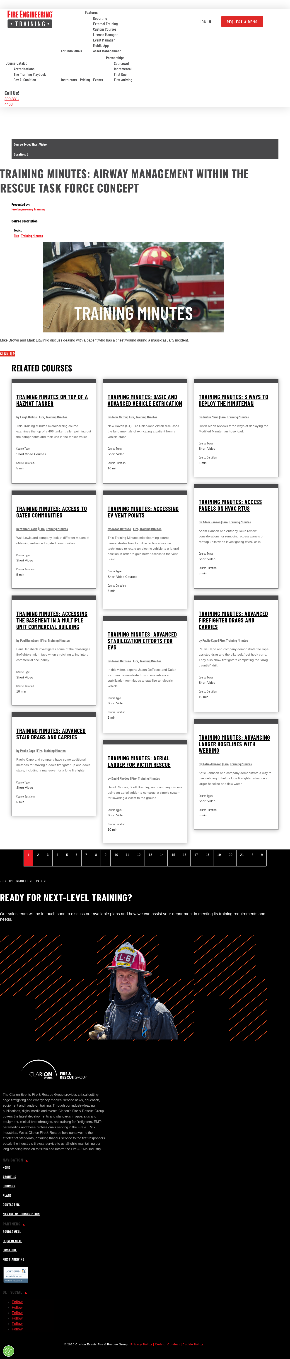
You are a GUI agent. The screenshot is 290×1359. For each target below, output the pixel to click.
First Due (120, 74)
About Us (9, 1177)
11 (127, 854)
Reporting (100, 18)
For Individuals (71, 50)
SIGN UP (7, 353)
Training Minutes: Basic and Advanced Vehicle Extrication (145, 400)
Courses (9, 1186)
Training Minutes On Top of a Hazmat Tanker (52, 400)
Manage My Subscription (21, 1214)
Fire (16, 235)
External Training (105, 24)
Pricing (85, 79)
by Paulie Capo (208, 640)
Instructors (69, 79)
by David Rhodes (118, 778)
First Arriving (123, 80)
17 (196, 854)
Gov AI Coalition (25, 80)
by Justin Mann (208, 417)
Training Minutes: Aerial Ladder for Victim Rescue (139, 761)
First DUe (10, 1250)
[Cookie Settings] (8, 1351)
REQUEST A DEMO (242, 21)
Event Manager (104, 40)
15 (173, 854)
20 (230, 854)
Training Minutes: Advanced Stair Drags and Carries (51, 734)
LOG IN (205, 21)
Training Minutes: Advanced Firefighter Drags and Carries (233, 620)
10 (116, 854)
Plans (7, 1195)
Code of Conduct (167, 1344)
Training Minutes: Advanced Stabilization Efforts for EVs (142, 641)
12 (139, 854)
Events (98, 79)
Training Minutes (32, 235)
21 (242, 854)
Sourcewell (121, 63)
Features (91, 12)
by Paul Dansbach (27, 640)
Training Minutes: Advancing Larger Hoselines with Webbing (234, 744)
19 (219, 854)
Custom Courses (104, 29)
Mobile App (101, 45)
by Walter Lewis (26, 529)
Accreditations (24, 69)
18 (208, 854)
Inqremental (122, 69)
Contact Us (11, 1205)
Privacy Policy (141, 1344)
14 (162, 854)
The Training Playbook (30, 74)
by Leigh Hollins (26, 417)
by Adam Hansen (209, 522)
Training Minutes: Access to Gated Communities (51, 512)
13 (150, 854)
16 (184, 854)
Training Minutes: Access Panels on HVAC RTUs (230, 505)
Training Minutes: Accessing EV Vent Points (143, 512)
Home (6, 1167)
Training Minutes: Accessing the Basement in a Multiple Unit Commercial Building (51, 620)
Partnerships (115, 57)
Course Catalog (16, 63)
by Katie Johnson (210, 764)
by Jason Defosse (119, 529)
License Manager (105, 34)
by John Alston (117, 417)
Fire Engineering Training (28, 209)
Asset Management (107, 51)
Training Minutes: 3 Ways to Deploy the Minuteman (233, 400)
